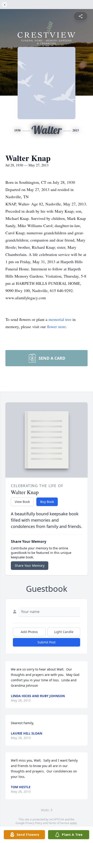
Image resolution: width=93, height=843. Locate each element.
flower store (56, 326)
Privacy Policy (33, 823)
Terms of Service (58, 823)
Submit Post (46, 642)
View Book (22, 502)
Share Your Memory (29, 565)
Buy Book (47, 502)
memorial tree (60, 319)
